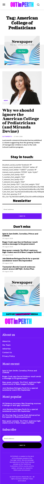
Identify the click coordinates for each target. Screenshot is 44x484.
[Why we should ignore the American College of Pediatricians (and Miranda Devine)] (22, 87)
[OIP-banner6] (22, 314)
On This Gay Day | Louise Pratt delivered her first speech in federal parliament (21, 416)
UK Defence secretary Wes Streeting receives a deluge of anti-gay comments (21, 404)
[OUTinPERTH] (22, 4)
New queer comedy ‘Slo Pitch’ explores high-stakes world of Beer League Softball (21, 251)
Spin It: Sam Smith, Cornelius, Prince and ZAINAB (20, 234)
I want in (22, 216)
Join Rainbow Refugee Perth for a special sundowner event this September (20, 259)
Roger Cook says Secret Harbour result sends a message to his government (20, 243)
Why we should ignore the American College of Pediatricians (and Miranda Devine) (20, 120)
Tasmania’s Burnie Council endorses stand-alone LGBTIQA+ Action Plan (18, 267)
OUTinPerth (7, 136)
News (6, 100)
